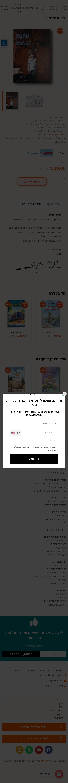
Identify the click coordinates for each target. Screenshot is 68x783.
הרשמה (34, 459)
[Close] (65, 394)
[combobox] (15, 433)
